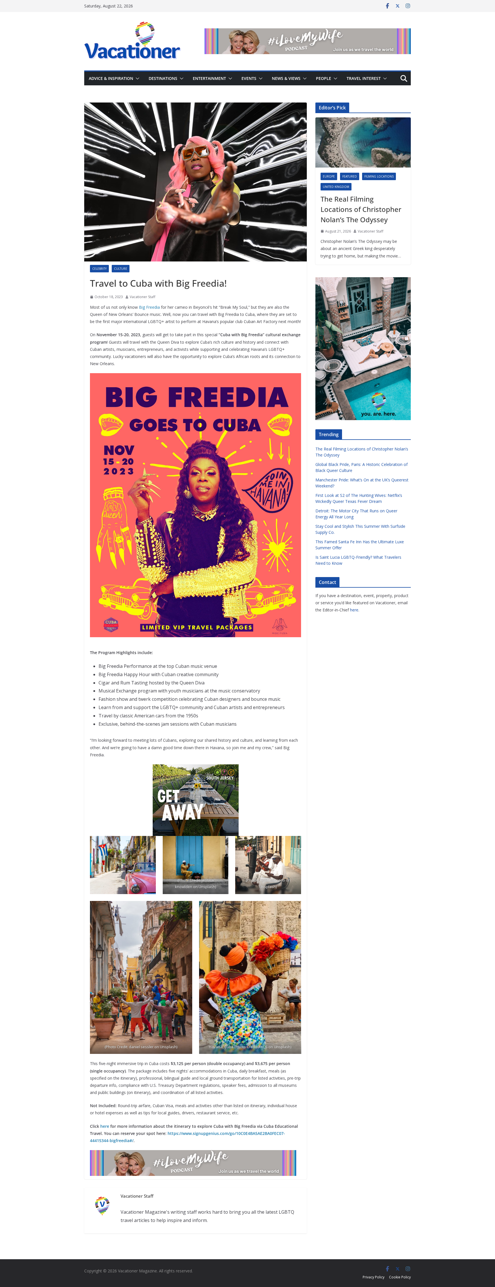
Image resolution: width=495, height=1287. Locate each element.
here (104, 1126)
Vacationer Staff (142, 296)
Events (248, 78)
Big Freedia (149, 307)
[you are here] (363, 281)
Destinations (163, 78)
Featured (349, 176)
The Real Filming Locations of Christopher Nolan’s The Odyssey (361, 209)
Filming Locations (379, 176)
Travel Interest (364, 78)
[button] (136, 78)
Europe (329, 176)
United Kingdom (336, 187)
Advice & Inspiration (111, 78)
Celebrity (99, 269)
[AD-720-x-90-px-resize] (308, 32)
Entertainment (209, 78)
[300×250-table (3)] (196, 768)
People (323, 78)
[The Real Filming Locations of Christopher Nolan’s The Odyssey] (363, 142)
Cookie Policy (400, 1277)
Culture (120, 269)
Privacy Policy (373, 1277)
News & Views (286, 78)
